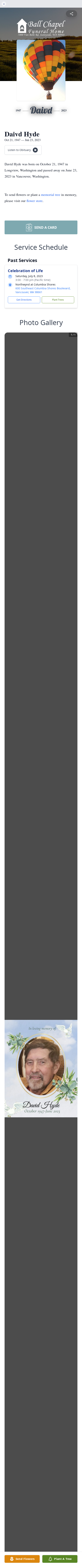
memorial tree (50, 194)
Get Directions (24, 299)
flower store (35, 200)
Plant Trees (58, 299)
